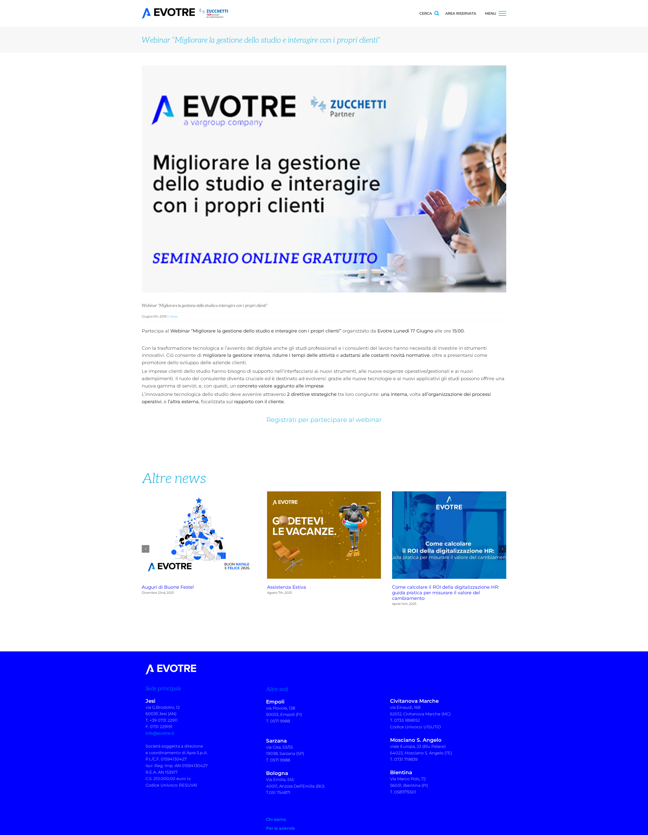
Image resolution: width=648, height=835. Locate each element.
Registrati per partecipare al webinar (324, 419)
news (173, 316)
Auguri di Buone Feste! (324, 535)
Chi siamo (276, 813)
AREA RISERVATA (460, 13)
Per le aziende (280, 822)
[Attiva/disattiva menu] (502, 13)
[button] (145, 546)
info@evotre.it (160, 727)
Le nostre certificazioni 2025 (199, 535)
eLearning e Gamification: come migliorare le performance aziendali (449, 535)
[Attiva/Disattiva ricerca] (436, 13)
